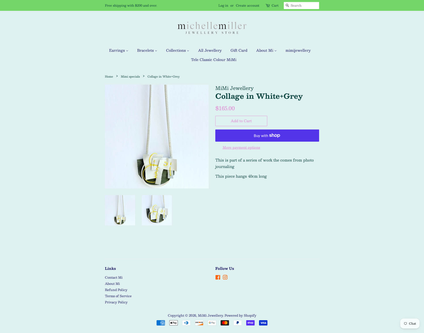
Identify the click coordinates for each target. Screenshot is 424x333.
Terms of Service (118, 296)
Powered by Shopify (240, 315)
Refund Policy (116, 289)
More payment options (241, 147)
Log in (223, 5)
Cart (275, 5)
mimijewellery (298, 50)
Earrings (117, 50)
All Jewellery (210, 50)
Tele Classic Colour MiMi (213, 60)
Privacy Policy (116, 302)
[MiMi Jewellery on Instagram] (225, 278)
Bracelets (146, 50)
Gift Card (239, 50)
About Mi (265, 50)
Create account (247, 5)
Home (109, 76)
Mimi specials (130, 76)
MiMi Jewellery (210, 315)
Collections (176, 50)
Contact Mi (114, 277)
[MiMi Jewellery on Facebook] (217, 278)
